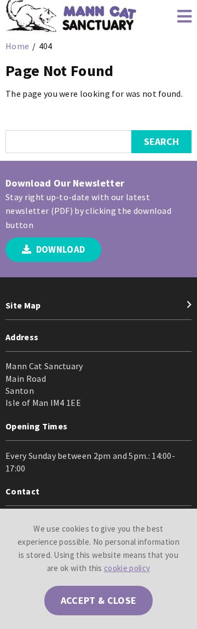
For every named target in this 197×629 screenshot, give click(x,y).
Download (59, 249)
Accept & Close (98, 600)
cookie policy (127, 568)
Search (161, 141)
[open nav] (179, 16)
